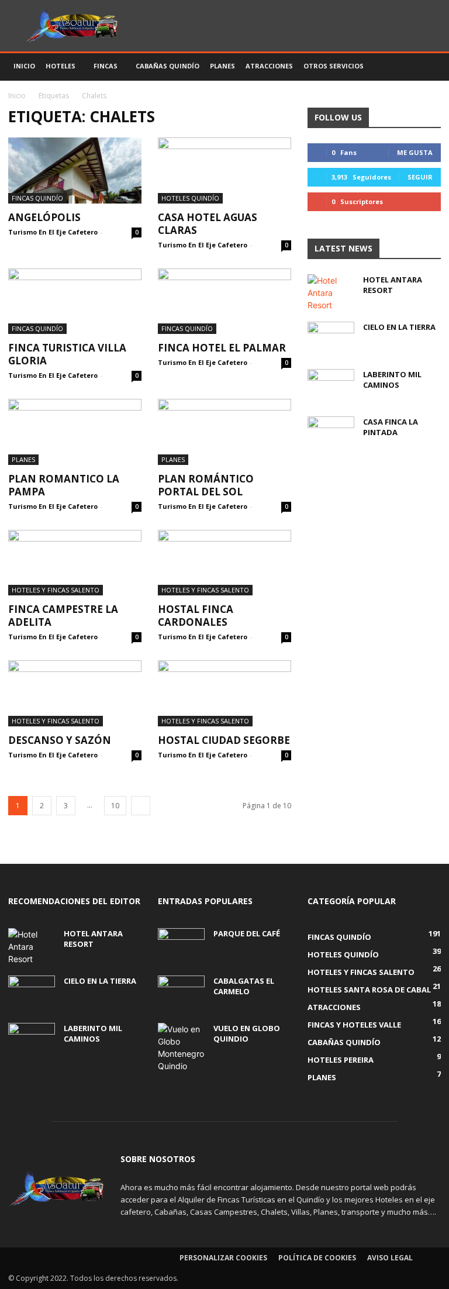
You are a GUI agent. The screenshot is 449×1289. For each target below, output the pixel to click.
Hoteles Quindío (190, 198)
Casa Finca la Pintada (390, 426)
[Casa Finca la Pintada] (331, 432)
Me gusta (415, 152)
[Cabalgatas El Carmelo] (181, 992)
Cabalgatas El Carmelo (243, 986)
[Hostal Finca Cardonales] (224, 563)
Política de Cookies (317, 1258)
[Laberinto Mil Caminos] (331, 385)
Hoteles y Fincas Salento (55, 589)
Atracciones (269, 65)
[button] (427, 66)
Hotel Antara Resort (392, 284)
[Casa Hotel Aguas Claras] (224, 170)
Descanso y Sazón (59, 740)
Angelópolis (44, 217)
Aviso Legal (390, 1258)
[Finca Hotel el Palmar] (224, 301)
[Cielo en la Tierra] (331, 338)
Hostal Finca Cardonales (195, 615)
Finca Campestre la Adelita (63, 615)
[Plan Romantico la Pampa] (74, 432)
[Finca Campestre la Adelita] (74, 563)
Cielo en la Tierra (399, 327)
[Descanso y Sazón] (74, 693)
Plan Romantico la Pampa (63, 485)
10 (115, 806)
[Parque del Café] (181, 944)
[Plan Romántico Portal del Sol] (224, 432)
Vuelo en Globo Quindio (246, 1033)
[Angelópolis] (74, 170)
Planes (222, 65)
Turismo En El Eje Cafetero (53, 232)
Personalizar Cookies (223, 1258)
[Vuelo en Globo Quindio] (181, 1047)
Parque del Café (246, 933)
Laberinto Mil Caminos (392, 379)
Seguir (420, 177)
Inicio (24, 65)
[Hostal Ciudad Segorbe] (224, 693)
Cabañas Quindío (167, 65)
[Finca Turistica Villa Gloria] (74, 301)
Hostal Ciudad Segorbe (224, 740)
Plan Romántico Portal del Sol (206, 485)
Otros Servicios (333, 65)
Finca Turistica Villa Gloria (67, 354)
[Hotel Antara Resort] (331, 292)
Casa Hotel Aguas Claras (207, 224)
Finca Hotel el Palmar (222, 347)
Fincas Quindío (37, 198)
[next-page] (140, 805)
